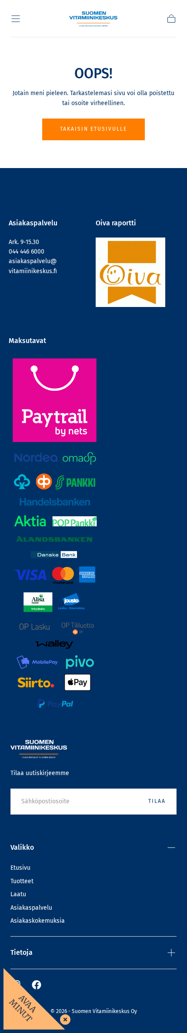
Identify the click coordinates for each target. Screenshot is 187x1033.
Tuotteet (21, 881)
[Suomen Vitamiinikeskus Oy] (38, 749)
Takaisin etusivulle (93, 129)
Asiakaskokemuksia (37, 920)
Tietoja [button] (21, 952)
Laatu (18, 894)
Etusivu (20, 867)
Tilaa (157, 801)
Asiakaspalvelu (31, 907)
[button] (15, 18)
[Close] (63, 1017)
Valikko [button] (22, 847)
